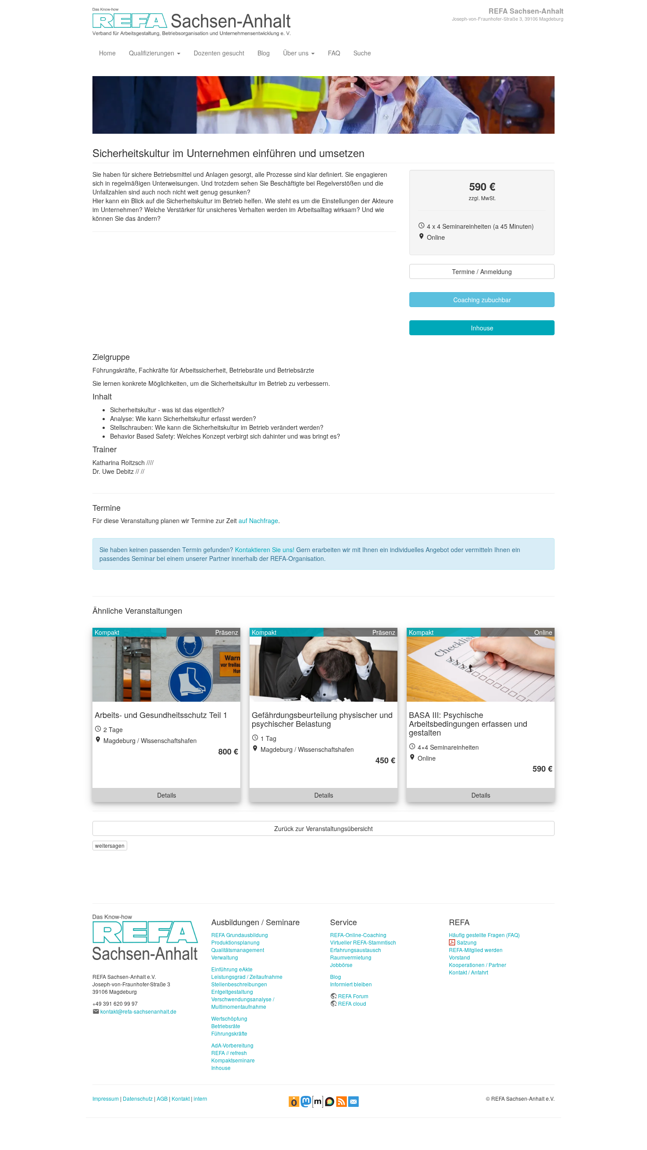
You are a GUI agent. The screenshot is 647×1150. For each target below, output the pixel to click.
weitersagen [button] (110, 845)
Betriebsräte (225, 1025)
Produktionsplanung (235, 942)
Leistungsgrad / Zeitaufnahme (247, 976)
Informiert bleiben (351, 984)
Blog (263, 52)
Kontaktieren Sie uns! (264, 549)
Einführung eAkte (232, 969)
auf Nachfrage (258, 520)
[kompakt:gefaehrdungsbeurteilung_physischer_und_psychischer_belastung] (323, 665)
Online (543, 632)
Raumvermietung (350, 957)
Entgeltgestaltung (232, 991)
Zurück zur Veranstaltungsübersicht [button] (323, 828)
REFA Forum (353, 996)
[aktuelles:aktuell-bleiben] (353, 1100)
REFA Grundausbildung (239, 934)
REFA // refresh (229, 1052)
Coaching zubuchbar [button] (482, 299)
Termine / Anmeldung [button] (482, 271)
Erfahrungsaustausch (355, 949)
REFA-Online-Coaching (358, 934)
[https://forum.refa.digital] (329, 1100)
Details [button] (166, 795)
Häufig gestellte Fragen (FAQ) (484, 934)
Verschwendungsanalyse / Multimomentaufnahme (242, 1002)
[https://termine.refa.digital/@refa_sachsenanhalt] (294, 1100)
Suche (362, 52)
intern (200, 1098)
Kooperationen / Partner (477, 964)
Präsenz (226, 632)
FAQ (334, 52)
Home (107, 52)
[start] (145, 936)
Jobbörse (341, 964)
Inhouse (221, 1067)
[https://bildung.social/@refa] (306, 1100)
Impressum (105, 1098)
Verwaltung (224, 957)
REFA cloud (352, 1003)
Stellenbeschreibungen (239, 984)
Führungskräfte (229, 1033)
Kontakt (181, 1098)
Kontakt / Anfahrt (468, 972)
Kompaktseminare (233, 1060)
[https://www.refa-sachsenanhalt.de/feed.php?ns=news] (341, 1100)
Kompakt (107, 632)
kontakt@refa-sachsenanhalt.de (138, 1011)
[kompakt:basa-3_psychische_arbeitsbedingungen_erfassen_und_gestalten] (481, 665)
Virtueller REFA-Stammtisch (363, 942)
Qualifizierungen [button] (152, 52)
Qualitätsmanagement (237, 949)
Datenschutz (138, 1098)
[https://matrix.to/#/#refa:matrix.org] (317, 1100)
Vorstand (459, 957)
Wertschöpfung (229, 1018)
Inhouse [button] (482, 327)
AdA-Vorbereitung (232, 1045)
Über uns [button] (296, 52)
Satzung (467, 942)
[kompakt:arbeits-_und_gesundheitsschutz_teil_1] (166, 665)
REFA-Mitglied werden (476, 949)
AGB (162, 1098)
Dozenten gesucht (219, 52)
